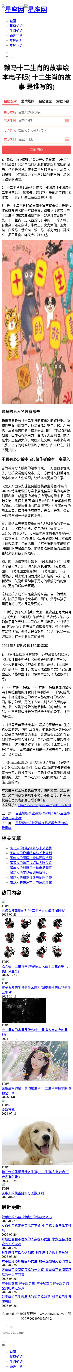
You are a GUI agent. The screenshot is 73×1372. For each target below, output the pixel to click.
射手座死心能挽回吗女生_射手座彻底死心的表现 (36, 1261)
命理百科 (16, 35)
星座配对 (16, 40)
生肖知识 (16, 31)
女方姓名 (10, 130)
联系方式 (8, 1109)
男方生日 (10, 120)
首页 (13, 21)
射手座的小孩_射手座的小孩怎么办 (27, 1217)
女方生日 (10, 139)
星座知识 (16, 26)
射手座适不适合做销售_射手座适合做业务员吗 (35, 1252)
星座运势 (16, 45)
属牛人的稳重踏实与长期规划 (23, 1193)
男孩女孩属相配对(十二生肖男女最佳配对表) (33, 910)
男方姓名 (10, 112)
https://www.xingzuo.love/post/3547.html (44, 805)
